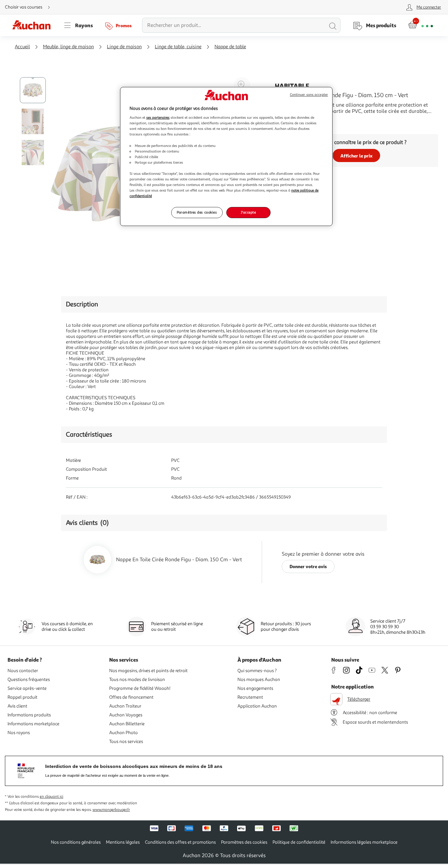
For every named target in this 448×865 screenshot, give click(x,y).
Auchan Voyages (125, 715)
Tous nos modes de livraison (137, 679)
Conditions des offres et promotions (180, 842)
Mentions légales (123, 842)
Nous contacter (23, 670)
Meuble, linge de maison (68, 47)
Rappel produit (22, 697)
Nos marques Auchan (258, 679)
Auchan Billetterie (127, 724)
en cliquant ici (51, 796)
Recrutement (250, 697)
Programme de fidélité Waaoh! (140, 688)
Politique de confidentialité (299, 842)
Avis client (17, 706)
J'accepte (248, 212)
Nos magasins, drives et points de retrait (148, 670)
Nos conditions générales (76, 842)
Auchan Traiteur (125, 706)
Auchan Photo (123, 732)
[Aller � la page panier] (420, 25)
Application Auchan (257, 706)
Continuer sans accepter (309, 95)
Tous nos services (126, 741)
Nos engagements (255, 688)
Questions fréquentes (29, 679)
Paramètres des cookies (197, 212)
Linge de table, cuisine (178, 47)
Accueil (22, 47)
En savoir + (287, 121)
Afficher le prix (356, 155)
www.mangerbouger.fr (111, 809)
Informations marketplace (33, 724)
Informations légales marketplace (364, 842)
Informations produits (29, 715)
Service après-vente (27, 688)
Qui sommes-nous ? (257, 670)
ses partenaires (158, 117)
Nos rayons (19, 732)
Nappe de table (230, 47)
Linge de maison (124, 47)
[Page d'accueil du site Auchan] (34, 25)
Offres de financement (131, 697)
